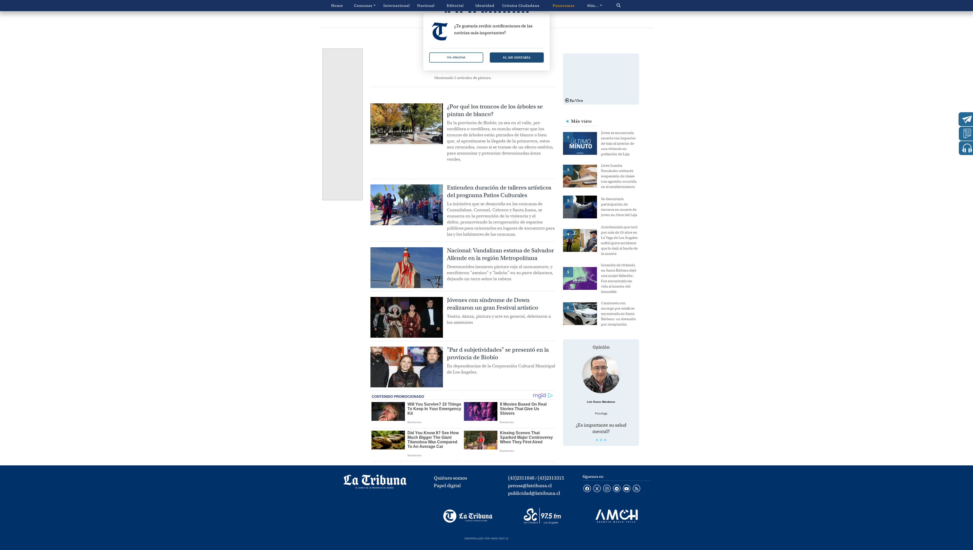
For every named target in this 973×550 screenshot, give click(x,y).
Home (337, 5)
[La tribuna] (375, 483)
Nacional (426, 5)
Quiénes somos (450, 478)
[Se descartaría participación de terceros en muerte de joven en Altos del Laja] (582, 206)
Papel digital (447, 485)
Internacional (396, 5)
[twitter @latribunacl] (597, 489)
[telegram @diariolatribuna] (617, 489)
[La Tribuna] (468, 516)
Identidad (484, 5)
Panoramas (564, 5)
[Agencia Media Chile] (617, 516)
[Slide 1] (597, 440)
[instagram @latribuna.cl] (607, 489)
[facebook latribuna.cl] (587, 489)
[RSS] (636, 489)
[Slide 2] (601, 440)
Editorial (455, 5)
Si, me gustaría (517, 57)
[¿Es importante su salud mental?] (601, 374)
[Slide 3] (605, 440)
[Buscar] (629, 6)
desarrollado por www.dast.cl (486, 537)
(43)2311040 (521, 478)
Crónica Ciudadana (520, 5)
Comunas (363, 5)
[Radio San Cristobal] (542, 516)
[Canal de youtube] (626, 489)
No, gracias (456, 57)
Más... (593, 5)
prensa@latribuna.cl (530, 485)
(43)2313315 (551, 478)
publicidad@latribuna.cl (534, 493)
